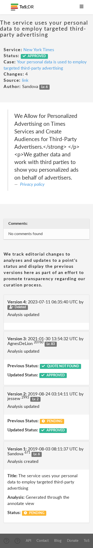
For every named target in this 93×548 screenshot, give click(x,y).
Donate (72, 541)
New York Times (38, 50)
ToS (86, 541)
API (28, 541)
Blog (58, 541)
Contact (42, 541)
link (25, 80)
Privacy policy (32, 184)
